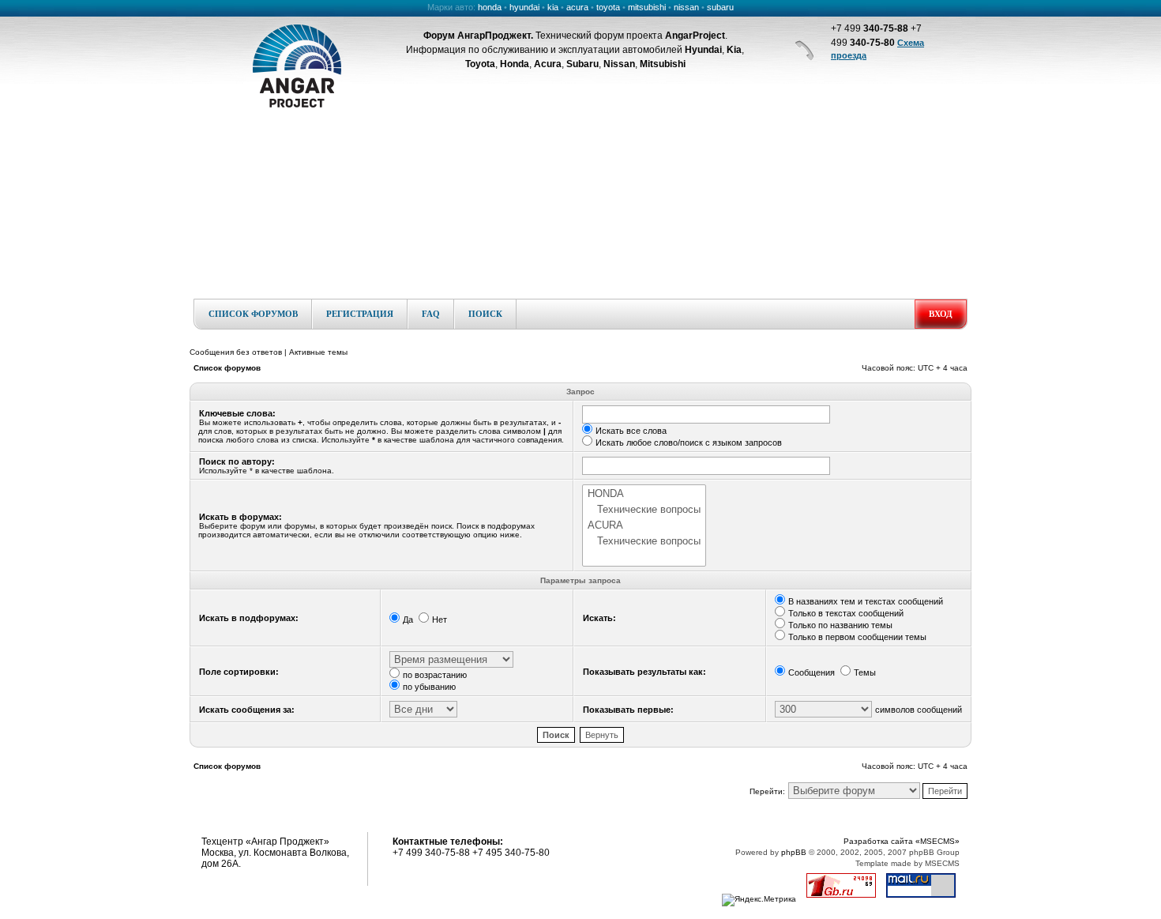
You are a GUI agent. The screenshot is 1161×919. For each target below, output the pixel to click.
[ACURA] (644, 525)
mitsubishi (647, 7)
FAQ (431, 313)
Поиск (485, 313)
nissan (686, 7)
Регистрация (359, 313)
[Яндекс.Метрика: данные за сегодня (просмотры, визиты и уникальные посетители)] (759, 900)
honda (490, 7)
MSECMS (942, 863)
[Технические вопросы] (644, 510)
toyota (608, 7)
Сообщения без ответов (236, 352)
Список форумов (253, 313)
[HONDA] (644, 494)
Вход (940, 313)
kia (552, 7)
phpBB (793, 852)
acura (577, 7)
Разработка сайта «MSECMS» (902, 841)
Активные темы (318, 352)
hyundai (524, 7)
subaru (720, 7)
